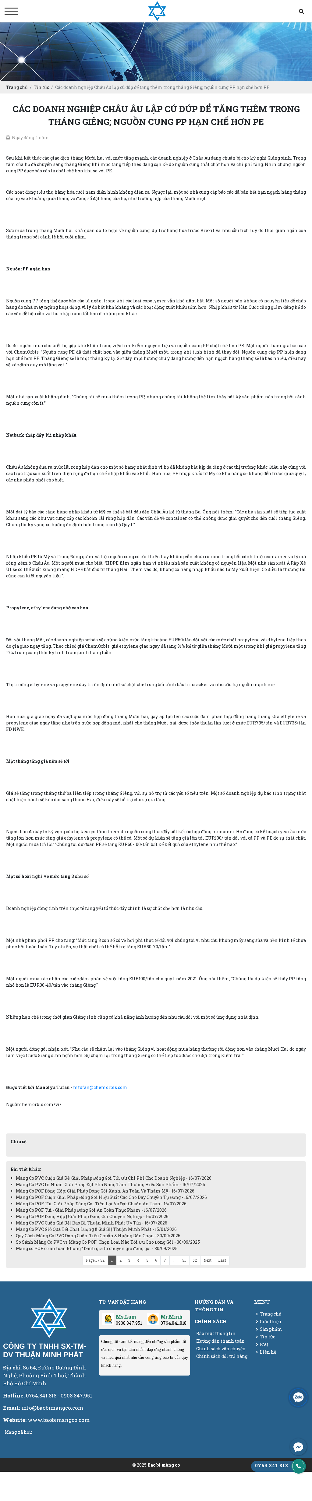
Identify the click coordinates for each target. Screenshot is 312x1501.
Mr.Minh (172, 1316)
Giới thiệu (270, 1321)
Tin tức (267, 1337)
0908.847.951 (129, 1323)
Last (222, 1260)
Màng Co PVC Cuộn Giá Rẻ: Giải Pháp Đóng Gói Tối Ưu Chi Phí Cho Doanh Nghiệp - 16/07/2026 (113, 1178)
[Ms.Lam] (108, 1317)
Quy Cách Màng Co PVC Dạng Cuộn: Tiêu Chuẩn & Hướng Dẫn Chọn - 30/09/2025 (98, 1236)
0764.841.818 (173, 1323)
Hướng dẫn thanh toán (220, 1341)
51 (184, 1260)
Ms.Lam (126, 1316)
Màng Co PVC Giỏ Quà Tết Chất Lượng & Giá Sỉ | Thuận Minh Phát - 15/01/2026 (96, 1229)
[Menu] (11, 11)
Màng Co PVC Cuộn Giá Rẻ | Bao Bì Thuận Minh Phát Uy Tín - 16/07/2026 (91, 1223)
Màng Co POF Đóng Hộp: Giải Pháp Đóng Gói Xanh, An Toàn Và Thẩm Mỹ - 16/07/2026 (105, 1191)
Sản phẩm (271, 1329)
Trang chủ (271, 1314)
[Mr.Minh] (153, 1317)
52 (195, 1260)
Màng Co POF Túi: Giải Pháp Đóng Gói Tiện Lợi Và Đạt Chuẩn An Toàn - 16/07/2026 (101, 1204)
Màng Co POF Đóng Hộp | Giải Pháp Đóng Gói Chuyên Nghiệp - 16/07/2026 (92, 1216)
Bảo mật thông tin (216, 1333)
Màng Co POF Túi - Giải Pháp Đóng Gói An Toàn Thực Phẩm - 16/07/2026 (91, 1210)
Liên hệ (268, 1352)
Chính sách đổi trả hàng (221, 1356)
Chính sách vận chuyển (221, 1348)
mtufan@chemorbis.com (100, 1087)
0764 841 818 (271, 1465)
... (174, 1260)
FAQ (264, 1344)
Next (207, 1260)
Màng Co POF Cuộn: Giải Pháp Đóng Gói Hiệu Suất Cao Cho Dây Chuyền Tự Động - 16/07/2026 (111, 1197)
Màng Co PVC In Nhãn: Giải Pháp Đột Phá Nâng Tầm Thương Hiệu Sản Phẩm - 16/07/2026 (110, 1184)
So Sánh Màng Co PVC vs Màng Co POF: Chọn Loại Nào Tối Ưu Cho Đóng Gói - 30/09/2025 (108, 1242)
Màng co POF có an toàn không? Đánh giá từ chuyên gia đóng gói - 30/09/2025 (97, 1248)
